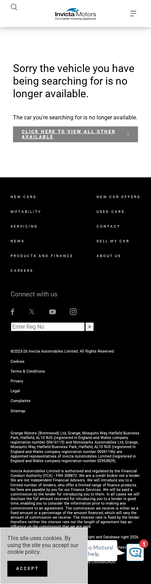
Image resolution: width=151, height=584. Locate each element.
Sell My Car (113, 241)
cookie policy (23, 552)
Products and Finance (42, 256)
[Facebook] (12, 311)
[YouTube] (52, 311)
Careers (22, 271)
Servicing (24, 226)
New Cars (24, 197)
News (18, 241)
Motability (26, 212)
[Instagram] (73, 311)
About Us (109, 256)
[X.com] (31, 311)
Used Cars (111, 212)
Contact (108, 226)
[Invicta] (75, 13)
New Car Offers (118, 197)
